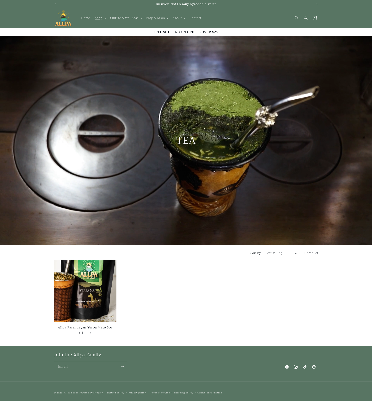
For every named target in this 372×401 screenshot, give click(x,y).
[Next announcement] (317, 4)
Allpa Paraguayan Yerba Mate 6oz (85, 327)
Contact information (209, 393)
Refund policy (115, 393)
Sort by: (256, 253)
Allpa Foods (71, 393)
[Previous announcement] (55, 4)
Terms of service (160, 393)
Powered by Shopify (91, 393)
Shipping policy (183, 393)
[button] (100, 18)
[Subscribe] (122, 366)
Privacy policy (137, 393)
